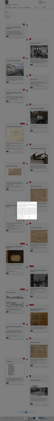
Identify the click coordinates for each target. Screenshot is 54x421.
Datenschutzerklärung (21, 215)
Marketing (20, 218)
